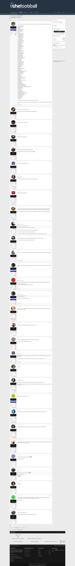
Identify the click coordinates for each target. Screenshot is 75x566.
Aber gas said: (20, 294)
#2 (51, 107)
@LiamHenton (14, 132)
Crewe (15, 246)
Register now (62, 33)
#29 (51, 495)
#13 (51, 263)
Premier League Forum (28, 549)
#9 (51, 206)
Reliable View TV (12, 561)
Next (15, 525)
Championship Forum (27, 551)
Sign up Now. (12, 552)
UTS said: (19, 470)
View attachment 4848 (21, 296)
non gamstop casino (63, 541)
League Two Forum (27, 554)
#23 (51, 409)
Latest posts (57, 43)
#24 (51, 424)
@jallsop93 (15, 452)
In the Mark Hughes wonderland (14, 187)
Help (62, 545)
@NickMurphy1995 (14, 320)
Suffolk (15, 348)
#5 (51, 147)
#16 (51, 306)
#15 (51, 291)
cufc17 (11, 18)
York (15, 232)
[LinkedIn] (15, 527)
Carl (64, 40)
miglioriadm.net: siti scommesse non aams (51, 541)
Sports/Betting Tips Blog (14, 12)
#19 (51, 351)
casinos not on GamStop (34, 541)
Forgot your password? (57, 28)
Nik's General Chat (57, 47)
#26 (51, 454)
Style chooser (12, 545)
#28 (51, 481)
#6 (51, 161)
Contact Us (36, 12)
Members (31, 12)
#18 (51, 337)
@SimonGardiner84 (14, 204)
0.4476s (39, 565)
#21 (51, 378)
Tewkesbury (14, 201)
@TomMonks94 (14, 437)
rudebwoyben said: (20, 280)
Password (55, 25)
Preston (15, 435)
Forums (21, 12)
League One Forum (27, 552)
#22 (51, 394)
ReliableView (12, 560)
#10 (51, 221)
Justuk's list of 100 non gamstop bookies (18, 538)
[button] (28, 12)
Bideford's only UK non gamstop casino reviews (34, 538)
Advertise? (14, 554)
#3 (51, 120)
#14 (51, 278)
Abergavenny (14, 288)
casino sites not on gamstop (18, 541)
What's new (25, 12)
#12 (51, 250)
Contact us (55, 545)
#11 (51, 236)
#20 (51, 364)
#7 (51, 175)
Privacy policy (59, 545)
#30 (51, 510)
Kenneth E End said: (20, 224)
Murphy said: (19, 353)
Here (15, 492)
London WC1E (14, 303)
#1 (51, 22)
